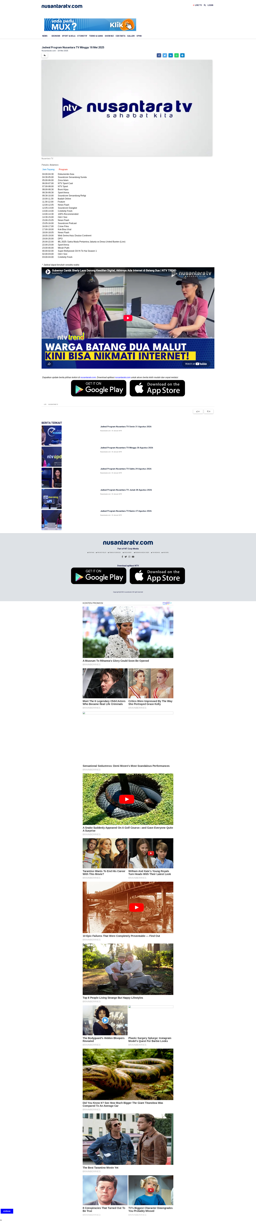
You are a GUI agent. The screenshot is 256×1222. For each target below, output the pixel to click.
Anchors (166, 552)
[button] (159, 55)
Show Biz (109, 36)
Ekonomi (56, 36)
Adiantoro (54, 165)
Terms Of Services (115, 552)
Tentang (91, 552)
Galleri (131, 36)
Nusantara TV (53, 404)
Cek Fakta (120, 36)
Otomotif (82, 36)
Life (45, 404)
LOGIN (210, 5)
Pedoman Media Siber (142, 552)
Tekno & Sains (96, 36)
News (44, 36)
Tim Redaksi (156, 552)
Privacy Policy (101, 552)
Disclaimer (127, 552)
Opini (139, 36)
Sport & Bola (68, 36)
